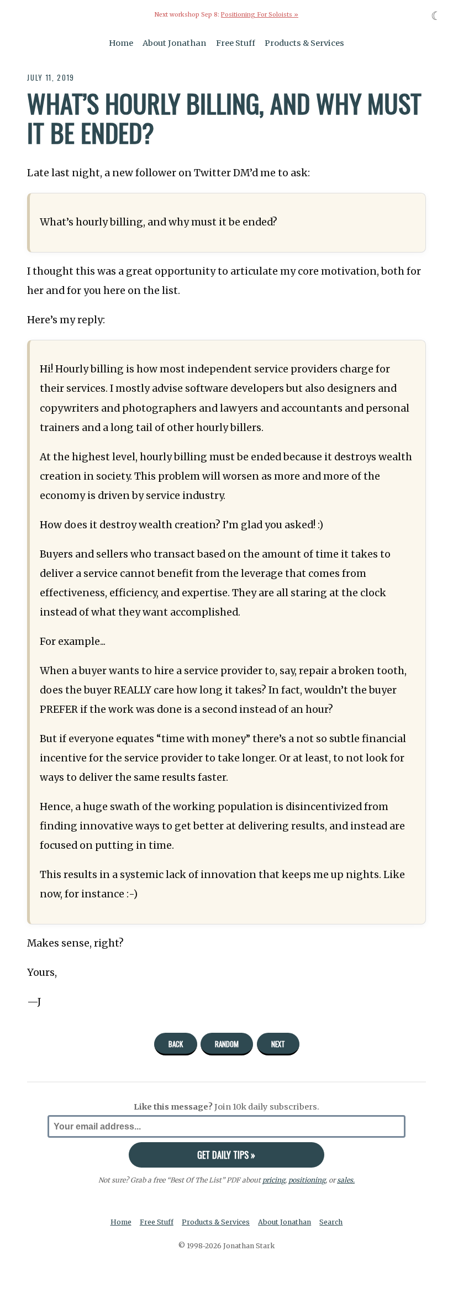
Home (121, 43)
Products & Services (304, 43)
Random (227, 1043)
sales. (346, 1180)
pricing (273, 1180)
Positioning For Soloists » (259, 14)
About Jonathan (174, 43)
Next (278, 1043)
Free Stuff (235, 43)
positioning (306, 1180)
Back (175, 1043)
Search (331, 1222)
